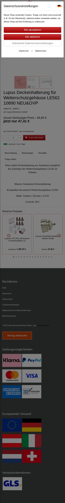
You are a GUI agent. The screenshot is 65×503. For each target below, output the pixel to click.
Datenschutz (40, 51)
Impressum (24, 51)
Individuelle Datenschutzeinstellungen (32, 43)
